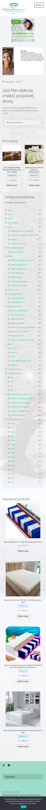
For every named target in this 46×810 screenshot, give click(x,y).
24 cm (13, 465)
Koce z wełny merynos (16, 248)
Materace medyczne (18, 315)
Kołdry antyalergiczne (19, 269)
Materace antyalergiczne (20, 310)
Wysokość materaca (15, 419)
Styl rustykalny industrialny (21, 361)
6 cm (12, 478)
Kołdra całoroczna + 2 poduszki (22, 231)
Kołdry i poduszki (14, 290)
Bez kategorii (13, 223)
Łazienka (14, 352)
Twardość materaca (15, 373)
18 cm (13, 449)
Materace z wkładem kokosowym (23, 340)
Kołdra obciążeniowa (18, 264)
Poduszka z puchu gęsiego (20, 407)
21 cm (13, 457)
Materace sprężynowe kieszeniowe (23, 327)
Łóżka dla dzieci (16, 302)
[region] (23, 30)
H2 (12, 377)
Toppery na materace (18, 244)
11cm (13, 428)
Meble (10, 344)
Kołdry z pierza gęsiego (19, 281)
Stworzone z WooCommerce (30, 795)
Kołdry (10, 256)
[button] (23, 30)
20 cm (13, 453)
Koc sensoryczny (17, 252)
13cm (13, 432)
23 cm (10, 218)
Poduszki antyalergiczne (20, 411)
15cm (13, 440)
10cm (13, 423)
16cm (10, 210)
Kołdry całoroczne (17, 273)
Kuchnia (14, 348)
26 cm (13, 474)
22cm (13, 461)
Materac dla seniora (15, 306)
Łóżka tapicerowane (15, 294)
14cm (13, 436)
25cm (13, 469)
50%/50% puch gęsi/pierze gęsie (22, 260)
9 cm (12, 482)
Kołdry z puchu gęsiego (19, 285)
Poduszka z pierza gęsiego (20, 403)
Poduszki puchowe (17, 415)
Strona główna (9, 82)
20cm (10, 214)
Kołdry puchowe (16, 277)
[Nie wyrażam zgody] (43, 803)
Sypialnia (14, 365)
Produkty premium (15, 369)
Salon (13, 356)
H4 (12, 386)
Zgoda (23, 807)
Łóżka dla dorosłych (18, 298)
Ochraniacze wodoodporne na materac (25, 235)
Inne (9, 227)
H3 (12, 382)
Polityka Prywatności (10, 795)
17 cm (13, 444)
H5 (12, 390)
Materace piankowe (18, 323)
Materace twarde (17, 336)
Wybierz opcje (12, 185)
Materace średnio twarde (20, 331)
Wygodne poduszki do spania (18, 394)
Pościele (14, 239)
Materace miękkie (17, 319)
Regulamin (10, 777)
